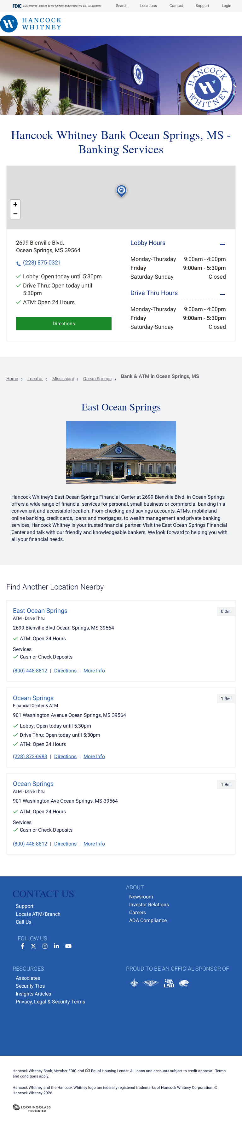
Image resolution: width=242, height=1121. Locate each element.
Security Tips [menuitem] (30, 986)
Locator (35, 378)
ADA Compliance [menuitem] (148, 920)
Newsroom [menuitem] (141, 897)
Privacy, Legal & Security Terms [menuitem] (50, 1002)
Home (12, 378)
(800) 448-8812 (30, 671)
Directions (64, 324)
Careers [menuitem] (137, 912)
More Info (94, 671)
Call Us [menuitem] (23, 922)
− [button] (15, 214)
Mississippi (63, 378)
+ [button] (15, 204)
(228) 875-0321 (42, 262)
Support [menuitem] (24, 906)
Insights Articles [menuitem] (33, 994)
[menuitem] (119, 5)
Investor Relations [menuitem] (149, 905)
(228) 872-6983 (30, 756)
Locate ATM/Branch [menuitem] (38, 914)
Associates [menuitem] (28, 978)
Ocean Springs (97, 378)
